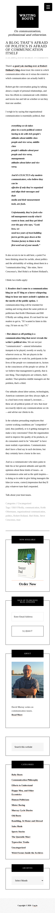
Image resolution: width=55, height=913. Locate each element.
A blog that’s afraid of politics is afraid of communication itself (27, 48)
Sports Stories (18, 831)
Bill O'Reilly (18, 507)
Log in (35, 906)
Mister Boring (18, 805)
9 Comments (41, 58)
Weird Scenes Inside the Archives (27, 853)
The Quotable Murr (21, 837)
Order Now (27, 584)
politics (9, 515)
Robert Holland (20, 515)
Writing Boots (28, 17)
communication (32, 507)
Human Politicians (20, 800)
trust (18, 520)
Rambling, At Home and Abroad (27, 821)
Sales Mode (17, 826)
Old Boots (16, 815)
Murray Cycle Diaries (22, 810)
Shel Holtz (34, 515)
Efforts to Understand (22, 785)
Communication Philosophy (25, 780)
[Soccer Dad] (28, 579)
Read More (17, 715)
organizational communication (31, 511)
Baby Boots (17, 774)
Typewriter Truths (20, 842)
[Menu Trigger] (48, 7)
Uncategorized (24, 503)
